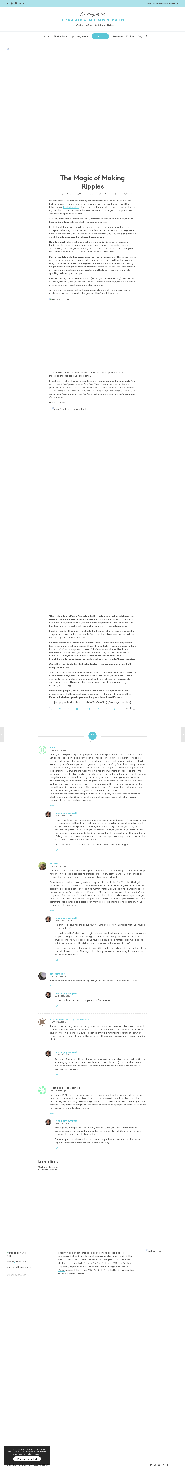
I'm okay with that (27, 1459)
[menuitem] (39, 35)
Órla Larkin (23, 1275)
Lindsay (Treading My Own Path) (122, 194)
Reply (52, 805)
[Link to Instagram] (16, 3)
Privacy (10, 1261)
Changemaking (72, 194)
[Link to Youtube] (12, 3)
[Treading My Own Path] (92, 19)
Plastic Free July (71, 207)
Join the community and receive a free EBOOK (162, 3)
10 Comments (56, 194)
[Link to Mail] (20, 3)
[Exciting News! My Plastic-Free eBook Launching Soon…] (2, 734)
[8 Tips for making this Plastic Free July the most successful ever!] (183, 734)
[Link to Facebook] (24, 3)
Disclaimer (21, 1261)
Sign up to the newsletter (19, 1266)
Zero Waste (99, 194)
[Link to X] (8, 3)
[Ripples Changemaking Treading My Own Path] (92, 109)
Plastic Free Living (86, 194)
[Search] (145, 35)
